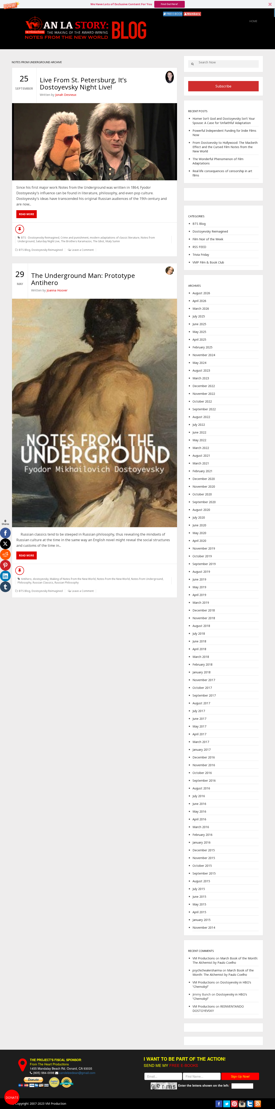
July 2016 (198, 796)
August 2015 (201, 881)
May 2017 (199, 726)
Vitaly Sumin (112, 241)
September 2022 (204, 409)
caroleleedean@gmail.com (77, 1073)
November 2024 (203, 355)
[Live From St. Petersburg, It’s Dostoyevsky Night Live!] (94, 141)
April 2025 (199, 339)
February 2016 (202, 835)
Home (253, 21)
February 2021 (202, 471)
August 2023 (201, 370)
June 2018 (199, 641)
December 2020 (203, 479)
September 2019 (204, 564)
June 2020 (199, 525)
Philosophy (24, 582)
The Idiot (98, 241)
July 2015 (198, 889)
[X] (5, 543)
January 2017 (201, 750)
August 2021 (201, 455)
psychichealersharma (207, 970)
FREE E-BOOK (174, 14)
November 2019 (203, 548)
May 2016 (199, 811)
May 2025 (199, 332)
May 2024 (199, 363)
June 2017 (199, 719)
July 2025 (198, 316)
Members (193, 14)
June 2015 (199, 897)
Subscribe (223, 86)
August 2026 (201, 293)
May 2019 (199, 587)
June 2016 (199, 804)
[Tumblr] (5, 586)
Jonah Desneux (65, 95)
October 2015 (202, 866)
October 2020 (202, 494)
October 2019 (202, 556)
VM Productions (203, 958)
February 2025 (202, 347)
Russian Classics (43, 582)
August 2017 (201, 703)
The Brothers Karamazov (76, 241)
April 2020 (199, 541)
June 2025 (199, 324)
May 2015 (199, 904)
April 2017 (199, 734)
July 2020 (198, 517)
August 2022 (201, 417)
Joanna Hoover (57, 290)
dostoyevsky (41, 579)
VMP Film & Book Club (208, 262)
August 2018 (201, 626)
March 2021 (200, 463)
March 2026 (200, 308)
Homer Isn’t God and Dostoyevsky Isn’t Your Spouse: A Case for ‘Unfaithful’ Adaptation (223, 120)
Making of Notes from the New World (73, 579)
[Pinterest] (5, 565)
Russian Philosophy (67, 582)
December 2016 (203, 757)
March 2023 (200, 378)
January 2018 (201, 672)
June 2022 (199, 432)
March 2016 (200, 827)
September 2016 (204, 780)
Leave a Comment (83, 250)
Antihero (26, 579)
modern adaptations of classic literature (114, 237)
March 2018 (200, 657)
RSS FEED (199, 247)
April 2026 (199, 301)
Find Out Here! (169, 4)
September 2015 (204, 873)
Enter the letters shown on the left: (203, 1085)
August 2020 (201, 510)
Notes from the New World (113, 579)
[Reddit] (5, 554)
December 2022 (203, 386)
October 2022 (202, 401)
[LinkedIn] (5, 576)
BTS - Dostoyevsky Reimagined (40, 237)
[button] (137, 4)
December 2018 (203, 610)
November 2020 (203, 486)
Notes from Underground (147, 579)
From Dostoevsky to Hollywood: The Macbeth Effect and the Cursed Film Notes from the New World (225, 147)
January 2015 (201, 920)
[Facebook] (5, 533)
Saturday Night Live (48, 241)
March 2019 (200, 602)
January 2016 (201, 842)
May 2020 (199, 533)
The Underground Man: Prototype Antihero (83, 279)
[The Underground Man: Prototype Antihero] (94, 413)
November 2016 (203, 765)
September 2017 (204, 695)
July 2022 (198, 425)
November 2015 (203, 858)
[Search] (192, 64)
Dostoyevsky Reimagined (47, 250)
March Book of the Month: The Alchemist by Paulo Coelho (225, 960)
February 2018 (202, 664)
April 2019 (199, 595)
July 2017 (198, 711)
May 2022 (199, 440)
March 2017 (200, 742)
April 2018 (199, 649)
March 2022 (200, 448)
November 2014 (203, 927)
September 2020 (204, 502)
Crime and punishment (75, 237)
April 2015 (199, 912)
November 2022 (203, 394)
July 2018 (198, 633)
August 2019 (201, 572)
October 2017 (202, 688)
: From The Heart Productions (56, 1062)
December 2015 (203, 850)
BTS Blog (24, 250)
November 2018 (203, 618)
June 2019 (199, 579)
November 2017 (203, 680)
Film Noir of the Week (207, 239)
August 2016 (201, 788)
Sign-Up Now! (240, 1076)
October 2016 (202, 773)
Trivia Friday (200, 255)
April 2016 (199, 819)
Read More (26, 214)
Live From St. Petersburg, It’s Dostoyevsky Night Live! (83, 83)
